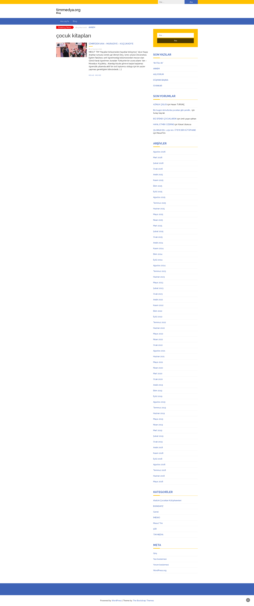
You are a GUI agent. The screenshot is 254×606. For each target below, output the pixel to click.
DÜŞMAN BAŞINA (160, 80)
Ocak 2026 (158, 169)
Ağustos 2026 (159, 152)
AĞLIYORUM (94, 27)
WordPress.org (159, 570)
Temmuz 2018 (159, 470)
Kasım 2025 (158, 180)
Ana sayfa (64, 21)
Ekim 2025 (157, 186)
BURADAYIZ (158, 506)
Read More (95, 75)
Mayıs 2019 (158, 419)
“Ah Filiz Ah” (158, 63)
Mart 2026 (157, 157)
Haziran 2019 (159, 413)
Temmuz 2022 (159, 322)
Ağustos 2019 (159, 402)
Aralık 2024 (158, 243)
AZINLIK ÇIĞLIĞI (160, 104)
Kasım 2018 (158, 453)
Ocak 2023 (158, 294)
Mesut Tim (158, 523)
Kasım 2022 (158, 305)
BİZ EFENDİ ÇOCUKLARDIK (165, 119)
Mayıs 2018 (158, 482)
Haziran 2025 (159, 209)
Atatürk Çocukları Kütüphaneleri (167, 500)
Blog (75, 21)
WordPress (117, 601)
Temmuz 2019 (159, 408)
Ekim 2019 (157, 391)
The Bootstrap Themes (143, 601)
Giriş (155, 553)
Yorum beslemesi (161, 565)
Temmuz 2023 (159, 271)
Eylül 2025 (157, 192)
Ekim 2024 (157, 254)
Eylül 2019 (157, 396)
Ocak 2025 (158, 237)
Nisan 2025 (158, 220)
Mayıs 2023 (158, 283)
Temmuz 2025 (159, 203)
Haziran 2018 (159, 476)
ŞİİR (155, 529)
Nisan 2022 (158, 339)
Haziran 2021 (159, 356)
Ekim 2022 (157, 311)
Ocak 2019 (158, 442)
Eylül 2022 (157, 317)
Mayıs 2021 (158, 362)
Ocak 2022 (158, 345)
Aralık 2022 (158, 300)
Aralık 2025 (158, 174)
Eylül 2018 (157, 459)
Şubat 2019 (158, 436)
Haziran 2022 (159, 328)
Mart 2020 (157, 373)
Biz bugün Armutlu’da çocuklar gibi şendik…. (172, 110)
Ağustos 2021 (159, 351)
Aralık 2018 (158, 447)
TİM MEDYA (158, 535)
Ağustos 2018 (159, 464)
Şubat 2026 (158, 163)
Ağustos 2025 (159, 197)
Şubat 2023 (158, 288)
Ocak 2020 (158, 379)
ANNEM (156, 69)
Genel (156, 512)
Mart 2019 (157, 430)
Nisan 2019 (158, 425)
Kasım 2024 (158, 248)
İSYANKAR (157, 86)
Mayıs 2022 (158, 334)
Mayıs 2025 (158, 214)
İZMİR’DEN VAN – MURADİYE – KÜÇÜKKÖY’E (111, 43)
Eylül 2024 (157, 260)
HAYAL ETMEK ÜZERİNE (163, 124)
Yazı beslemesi (160, 559)
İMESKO (156, 517)
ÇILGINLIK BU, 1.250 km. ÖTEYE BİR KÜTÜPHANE (174, 130)
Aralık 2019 (158, 385)
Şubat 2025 (158, 231)
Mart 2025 (157, 226)
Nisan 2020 (158, 368)
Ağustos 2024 (159, 265)
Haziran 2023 (159, 277)
